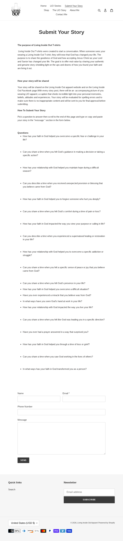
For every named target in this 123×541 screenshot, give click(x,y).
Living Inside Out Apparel (87, 523)
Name (21, 393)
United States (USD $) (23, 523)
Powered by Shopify (106, 523)
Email (66, 393)
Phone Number (25, 406)
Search (11, 489)
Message (22, 420)
